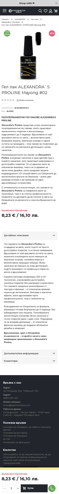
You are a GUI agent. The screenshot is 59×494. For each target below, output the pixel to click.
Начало (5, 19)
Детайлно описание (16, 235)
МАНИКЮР (20, 19)
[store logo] (16, 11)
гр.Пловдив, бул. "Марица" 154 (20, 390)
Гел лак (34, 19)
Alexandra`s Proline (11, 22)
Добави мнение (25, 100)
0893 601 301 (10, 398)
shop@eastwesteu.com (16, 405)
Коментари (11, 361)
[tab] (29, 236)
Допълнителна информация (21, 353)
